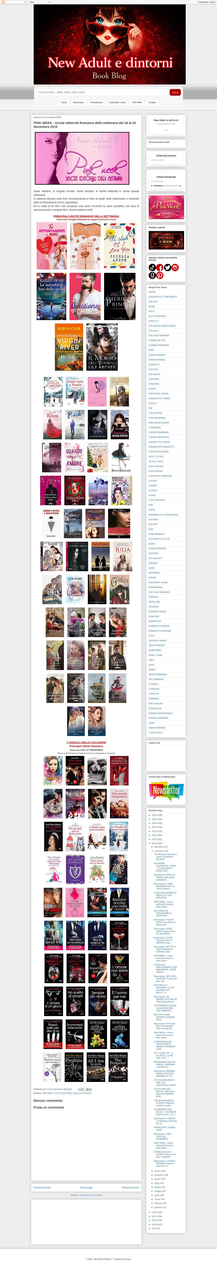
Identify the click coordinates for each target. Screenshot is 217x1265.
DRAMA (152, 389)
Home (64, 102)
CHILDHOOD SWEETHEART (162, 326)
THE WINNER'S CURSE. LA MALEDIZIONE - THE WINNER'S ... (165, 1008)
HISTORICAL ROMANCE (160, 476)
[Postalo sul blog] (82, 1089)
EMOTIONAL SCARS (158, 393)
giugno (157, 1187)
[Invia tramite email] (79, 1089)
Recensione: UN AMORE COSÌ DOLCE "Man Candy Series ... (165, 999)
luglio (157, 1183)
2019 (154, 843)
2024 (154, 823)
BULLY (152, 311)
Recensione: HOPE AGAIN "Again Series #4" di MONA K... (165, 931)
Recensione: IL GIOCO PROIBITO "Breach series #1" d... (164, 1163)
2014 (154, 1228)
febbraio (158, 1203)
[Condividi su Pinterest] (90, 1089)
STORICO (153, 684)
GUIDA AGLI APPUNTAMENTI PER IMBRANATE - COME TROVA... (165, 968)
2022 (154, 831)
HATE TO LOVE (156, 456)
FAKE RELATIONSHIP (159, 423)
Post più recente (42, 1187)
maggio (158, 1191)
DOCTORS (154, 379)
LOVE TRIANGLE (157, 500)
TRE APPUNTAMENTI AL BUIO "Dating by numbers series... (164, 1103)
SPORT (152, 669)
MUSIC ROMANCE (157, 548)
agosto (157, 1179)
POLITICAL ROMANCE (159, 592)
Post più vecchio (130, 1187)
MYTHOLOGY (155, 558)
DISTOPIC (153, 369)
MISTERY (153, 524)
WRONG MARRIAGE (158, 718)
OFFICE (152, 577)
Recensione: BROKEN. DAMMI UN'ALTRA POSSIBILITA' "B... (164, 1073)
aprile (157, 1195)
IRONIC (152, 495)
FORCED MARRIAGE (159, 432)
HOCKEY (153, 481)
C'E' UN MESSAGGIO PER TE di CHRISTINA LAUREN (165, 1082)
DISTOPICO (154, 374)
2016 (154, 1220)
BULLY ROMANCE (157, 316)
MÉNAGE (153, 563)
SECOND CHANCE (158, 640)
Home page (86, 1187)
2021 (154, 835)
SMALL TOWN (155, 655)
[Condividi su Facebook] (87, 1089)
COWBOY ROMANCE (159, 345)
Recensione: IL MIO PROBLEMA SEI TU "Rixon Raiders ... (164, 886)
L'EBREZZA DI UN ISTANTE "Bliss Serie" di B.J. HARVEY (165, 1154)
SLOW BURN (155, 650)
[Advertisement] (86, 1221)
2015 (154, 1224)
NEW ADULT (154, 573)
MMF (151, 529)
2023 (154, 827)
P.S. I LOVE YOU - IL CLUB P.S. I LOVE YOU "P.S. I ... (163, 1055)
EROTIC (152, 403)
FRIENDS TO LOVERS (159, 442)
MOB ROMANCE (156, 534)
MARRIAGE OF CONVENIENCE (164, 515)
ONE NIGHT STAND (158, 582)
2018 (154, 1212)
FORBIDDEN (155, 427)
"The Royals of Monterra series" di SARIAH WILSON (165, 856)
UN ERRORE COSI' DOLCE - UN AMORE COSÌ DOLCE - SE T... (165, 1112)
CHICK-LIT (154, 321)
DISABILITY (154, 364)
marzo (157, 1199)
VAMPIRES (154, 698)
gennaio (158, 1207)
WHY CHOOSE (156, 703)
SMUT (152, 660)
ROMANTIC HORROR (159, 626)
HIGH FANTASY (156, 466)
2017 (154, 1216)
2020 (154, 839)
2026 (154, 815)
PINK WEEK (47, 1093)
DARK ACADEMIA (157, 355)
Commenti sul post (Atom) (91, 1195)
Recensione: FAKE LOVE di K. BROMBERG (162, 1136)
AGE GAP (153, 301)
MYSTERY (154, 553)
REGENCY (154, 597)
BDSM (152, 306)
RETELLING (154, 602)
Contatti (152, 102)
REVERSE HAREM (157, 611)
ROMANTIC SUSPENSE (160, 631)
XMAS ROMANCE (157, 728)
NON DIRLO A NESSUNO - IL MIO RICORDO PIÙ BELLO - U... (164, 989)
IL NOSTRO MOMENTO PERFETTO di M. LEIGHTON (165, 895)
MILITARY (153, 519)
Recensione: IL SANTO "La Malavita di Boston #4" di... (165, 1121)
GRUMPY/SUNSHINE (159, 451)
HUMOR (152, 485)
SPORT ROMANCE (158, 674)
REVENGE (154, 606)
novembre (159, 851)
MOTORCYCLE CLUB (159, 539)
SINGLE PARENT (157, 645)
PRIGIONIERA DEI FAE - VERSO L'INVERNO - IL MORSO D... (165, 1064)
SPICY (152, 665)
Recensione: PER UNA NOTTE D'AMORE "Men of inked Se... (164, 1026)
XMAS (151, 723)
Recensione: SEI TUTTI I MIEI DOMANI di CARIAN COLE (165, 949)
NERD (151, 568)
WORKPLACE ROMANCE (161, 713)
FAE (150, 408)
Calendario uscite (117, 102)
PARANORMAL (156, 587)
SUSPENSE (154, 689)
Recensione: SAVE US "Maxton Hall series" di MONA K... (164, 877)
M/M (151, 505)
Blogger (127, 1259)
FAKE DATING (155, 413)
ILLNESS (153, 490)
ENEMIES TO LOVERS (159, 398)
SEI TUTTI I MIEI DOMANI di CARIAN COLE (164, 1017)
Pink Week (137, 102)
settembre (159, 1175)
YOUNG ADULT (156, 732)
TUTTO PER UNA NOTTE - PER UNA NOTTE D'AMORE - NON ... (164, 1093)
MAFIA (152, 510)
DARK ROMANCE (157, 359)
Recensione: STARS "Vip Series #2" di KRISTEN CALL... (163, 940)
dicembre (159, 847)
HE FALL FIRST (156, 461)
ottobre (158, 1171)
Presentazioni (96, 102)
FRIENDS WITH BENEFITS (161, 447)
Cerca (175, 92)
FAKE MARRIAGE (157, 418)
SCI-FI (152, 636)
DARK (151, 350)
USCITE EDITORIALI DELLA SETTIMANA (72, 1093)
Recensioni (78, 102)
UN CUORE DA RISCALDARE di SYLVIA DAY (162, 913)
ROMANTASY (155, 621)
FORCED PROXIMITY (159, 437)
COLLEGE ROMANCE (159, 335)
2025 (154, 819)
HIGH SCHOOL (156, 471)
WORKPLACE (155, 708)
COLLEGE (153, 331)
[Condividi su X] (84, 1089)
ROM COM (154, 616)
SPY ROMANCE (156, 679)
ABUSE (152, 292)
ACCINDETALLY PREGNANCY (163, 297)
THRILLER (154, 694)
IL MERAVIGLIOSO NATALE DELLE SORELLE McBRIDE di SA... (164, 1045)
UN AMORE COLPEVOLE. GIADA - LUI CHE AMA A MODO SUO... (165, 867)
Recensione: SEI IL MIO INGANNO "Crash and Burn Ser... (165, 978)
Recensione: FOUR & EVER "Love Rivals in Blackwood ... (165, 922)
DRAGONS (154, 384)
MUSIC (152, 544)
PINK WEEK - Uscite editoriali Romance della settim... (163, 904)
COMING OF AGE (157, 340)
